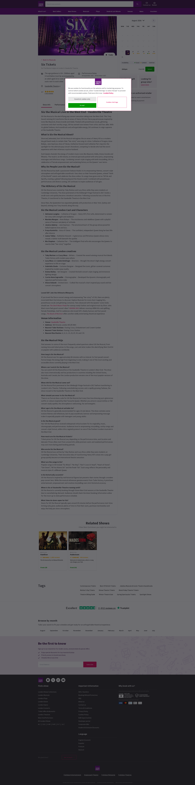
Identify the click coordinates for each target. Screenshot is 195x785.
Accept (82, 105)
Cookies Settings (112, 102)
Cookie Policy (108, 93)
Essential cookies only (82, 99)
